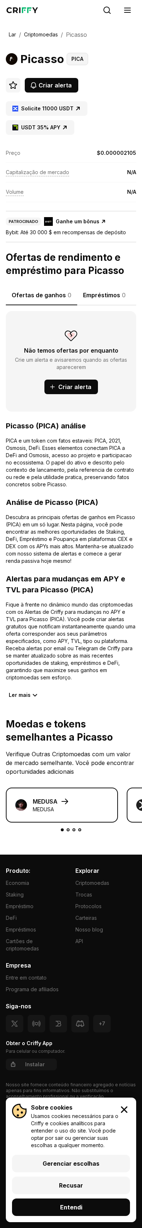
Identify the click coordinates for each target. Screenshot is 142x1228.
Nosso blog (89, 929)
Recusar (71, 1185)
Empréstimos (21, 929)
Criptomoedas (92, 883)
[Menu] (127, 10)
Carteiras (86, 918)
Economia (17, 883)
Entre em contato (26, 977)
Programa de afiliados (32, 989)
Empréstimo (19, 906)
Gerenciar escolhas (71, 1163)
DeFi (11, 918)
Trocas (83, 894)
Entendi (71, 1207)
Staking (15, 894)
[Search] (107, 10)
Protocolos (88, 906)
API (79, 941)
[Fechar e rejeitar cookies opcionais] (124, 1109)
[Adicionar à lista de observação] (13, 85)
